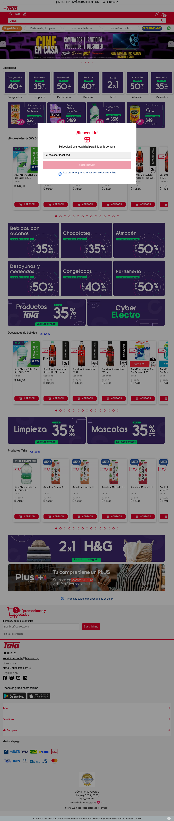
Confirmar (87, 165)
